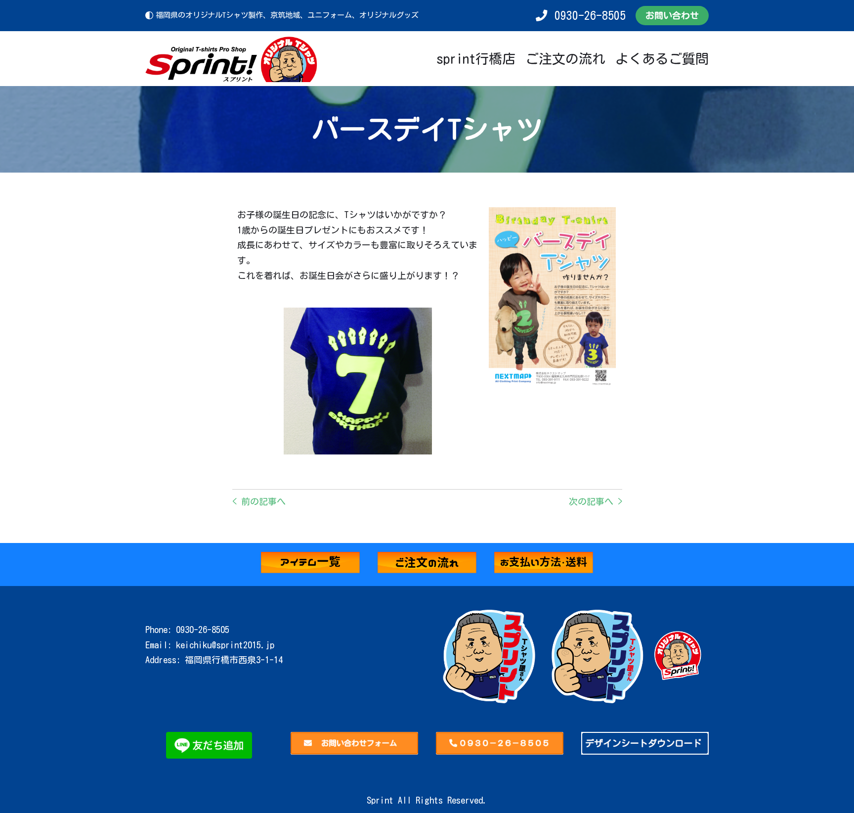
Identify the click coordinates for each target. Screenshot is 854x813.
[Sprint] (231, 58)
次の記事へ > (595, 501)
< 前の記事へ (259, 501)
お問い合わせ (672, 15)
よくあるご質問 (662, 58)
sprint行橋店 (475, 58)
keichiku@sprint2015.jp (225, 644)
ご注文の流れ (565, 58)
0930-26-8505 (590, 15)
